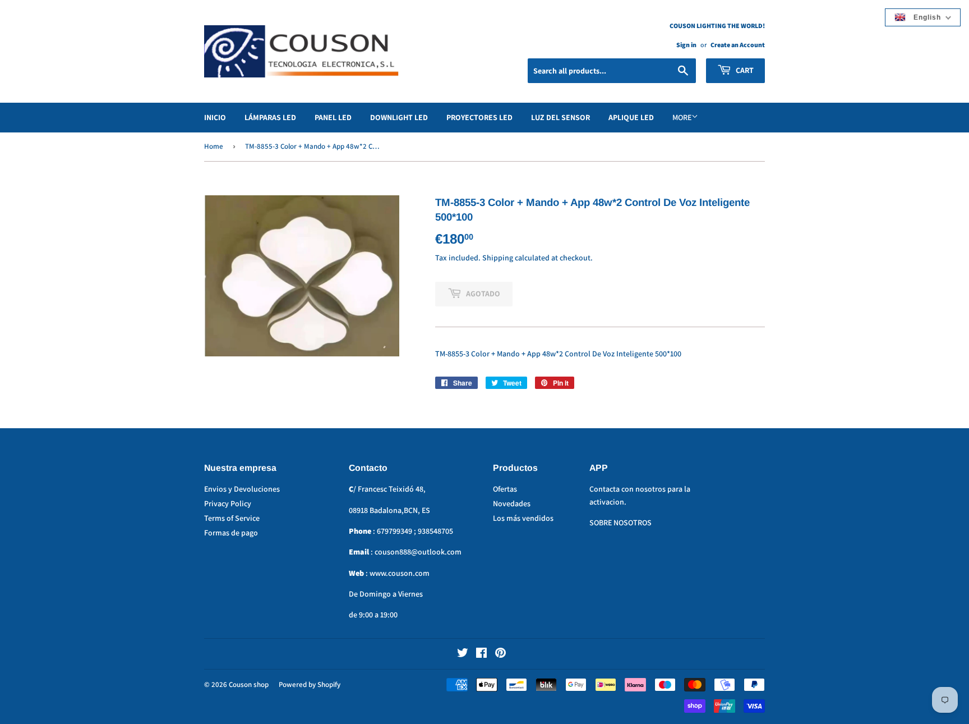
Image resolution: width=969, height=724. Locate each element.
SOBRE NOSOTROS (620, 522)
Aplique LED (631, 117)
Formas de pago (231, 533)
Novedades (511, 503)
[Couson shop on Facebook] (481, 654)
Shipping (497, 258)
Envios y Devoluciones (242, 489)
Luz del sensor (560, 117)
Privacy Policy (227, 503)
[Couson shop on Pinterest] (500, 654)
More (681, 117)
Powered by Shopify (309, 684)
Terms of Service (232, 518)
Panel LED (333, 117)
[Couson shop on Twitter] (462, 654)
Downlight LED (399, 117)
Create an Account (737, 44)
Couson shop (249, 684)
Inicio (215, 117)
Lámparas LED (270, 117)
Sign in (686, 44)
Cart (744, 70)
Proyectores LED (479, 117)
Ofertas (505, 489)
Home (213, 146)
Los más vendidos (523, 518)
